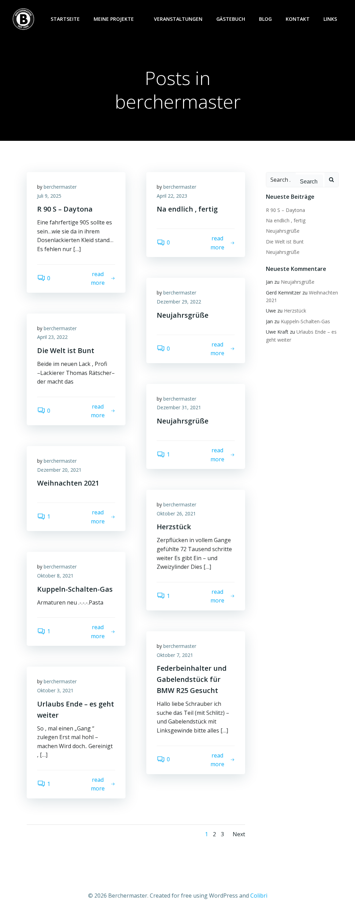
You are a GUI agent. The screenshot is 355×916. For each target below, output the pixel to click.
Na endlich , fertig (285, 220)
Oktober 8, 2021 (55, 575)
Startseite (65, 19)
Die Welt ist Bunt (285, 241)
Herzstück (295, 310)
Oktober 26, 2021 (176, 513)
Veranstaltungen (178, 19)
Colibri (258, 895)
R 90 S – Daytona (285, 210)
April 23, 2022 (52, 337)
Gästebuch (230, 19)
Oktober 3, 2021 (55, 690)
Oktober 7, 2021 (175, 655)
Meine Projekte (114, 19)
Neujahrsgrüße (283, 231)
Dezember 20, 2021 (59, 469)
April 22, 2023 (172, 195)
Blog (265, 19)
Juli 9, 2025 (49, 195)
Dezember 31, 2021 (179, 407)
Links (330, 19)
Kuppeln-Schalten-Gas (305, 321)
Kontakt (298, 19)
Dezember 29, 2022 (179, 301)
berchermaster (60, 186)
